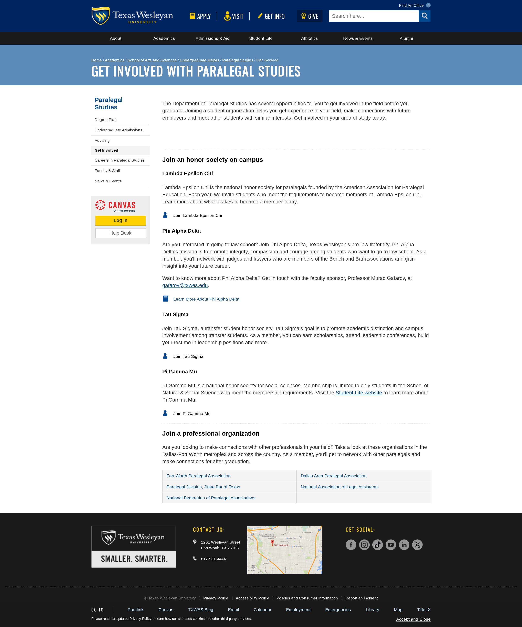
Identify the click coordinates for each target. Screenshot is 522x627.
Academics (164, 38)
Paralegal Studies (237, 60)
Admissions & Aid (213, 38)
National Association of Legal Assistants (340, 486)
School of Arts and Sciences (152, 60)
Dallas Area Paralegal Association (334, 475)
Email (233, 609)
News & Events (358, 38)
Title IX (424, 609)
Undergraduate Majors (199, 60)
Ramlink (136, 609)
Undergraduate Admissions (118, 130)
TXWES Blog (200, 609)
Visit (237, 16)
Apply (204, 16)
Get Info (275, 16)
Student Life (261, 38)
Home (96, 60)
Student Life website (359, 392)
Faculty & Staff (107, 171)
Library (372, 609)
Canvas (165, 609)
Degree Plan (106, 120)
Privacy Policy (215, 598)
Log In (120, 220)
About (115, 38)
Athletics (309, 38)
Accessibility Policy (252, 598)
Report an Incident (361, 598)
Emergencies (338, 609)
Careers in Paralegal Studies (120, 160)
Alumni (406, 38)
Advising (102, 140)
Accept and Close (413, 619)
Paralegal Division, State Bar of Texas (203, 486)
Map (398, 609)
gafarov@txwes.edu (185, 285)
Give (313, 16)
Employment (298, 609)
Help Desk (120, 233)
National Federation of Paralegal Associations (211, 497)
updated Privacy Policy (134, 619)
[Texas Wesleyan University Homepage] (139, 16)
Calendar (262, 609)
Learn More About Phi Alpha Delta (206, 299)
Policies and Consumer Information (307, 598)
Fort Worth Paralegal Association (199, 475)
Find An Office (412, 5)
